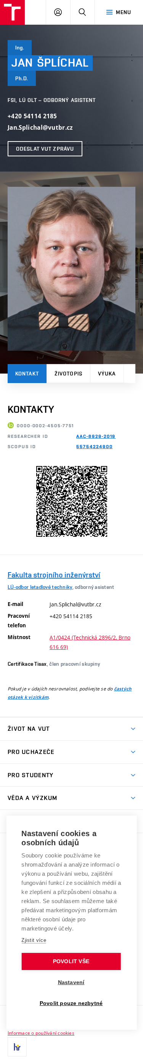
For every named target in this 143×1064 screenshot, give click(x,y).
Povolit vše (71, 961)
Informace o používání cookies (41, 1033)
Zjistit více (33, 940)
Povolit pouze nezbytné (71, 1003)
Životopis (68, 374)
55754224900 (94, 446)
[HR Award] (17, 1046)
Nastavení (71, 982)
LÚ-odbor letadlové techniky (40, 587)
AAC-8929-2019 (96, 436)
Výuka (107, 374)
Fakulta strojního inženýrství (54, 574)
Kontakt (27, 374)
